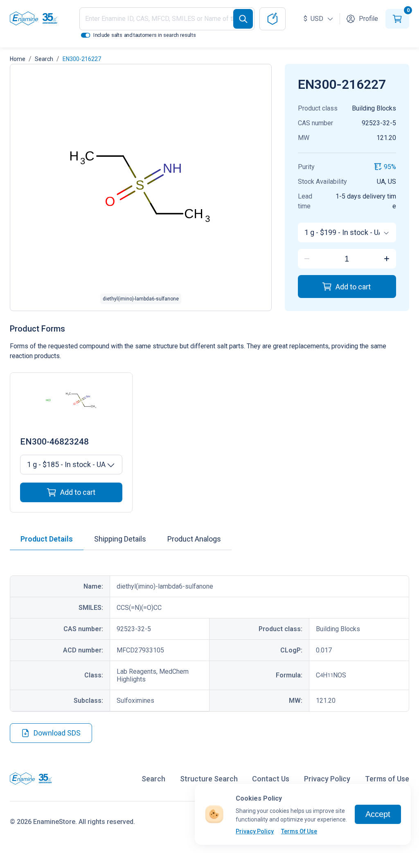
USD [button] (314, 19)
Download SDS (57, 733)
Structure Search (209, 778)
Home (17, 59)
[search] (243, 19)
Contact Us (270, 778)
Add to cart (353, 286)
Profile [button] (368, 19)
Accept (377, 814)
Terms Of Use (299, 831)
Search (44, 59)
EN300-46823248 (54, 442)
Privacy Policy (255, 831)
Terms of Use (387, 778)
